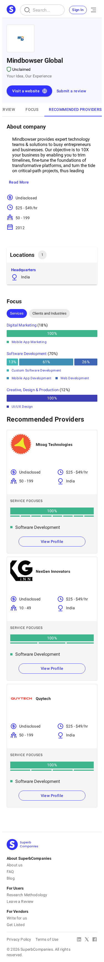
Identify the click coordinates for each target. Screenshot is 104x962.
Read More (19, 182)
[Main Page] (11, 10)
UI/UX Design (22, 407)
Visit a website (26, 91)
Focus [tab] (32, 109)
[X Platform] (87, 940)
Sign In (78, 10)
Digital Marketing (22, 325)
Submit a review (71, 91)
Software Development (27, 353)
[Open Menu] (93, 10)
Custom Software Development (36, 370)
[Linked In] (79, 940)
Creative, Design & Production (33, 390)
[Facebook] (94, 940)
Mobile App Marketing (29, 342)
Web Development (74, 378)
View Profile (52, 541)
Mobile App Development (32, 378)
